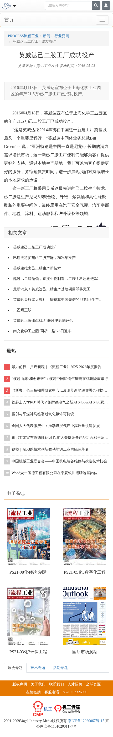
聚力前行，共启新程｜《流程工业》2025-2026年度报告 (53, 367)
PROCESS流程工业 (23, 36)
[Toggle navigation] (102, 20)
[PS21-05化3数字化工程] (84, 536)
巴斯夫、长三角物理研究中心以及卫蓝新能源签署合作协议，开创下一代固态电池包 (57, 390)
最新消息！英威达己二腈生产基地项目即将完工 (51, 289)
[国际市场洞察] (84, 616)
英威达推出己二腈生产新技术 (37, 268)
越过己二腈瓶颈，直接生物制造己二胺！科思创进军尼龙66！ (59, 279)
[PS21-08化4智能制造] (28, 536)
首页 (9, 20)
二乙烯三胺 (22, 310)
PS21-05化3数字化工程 (85, 572)
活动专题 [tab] (60, 668)
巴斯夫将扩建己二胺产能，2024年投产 (44, 258)
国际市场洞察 (84, 652)
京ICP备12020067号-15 (86, 721)
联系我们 (56, 684)
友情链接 (33, 692)
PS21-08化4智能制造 (28, 572)
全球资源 (93, 684)
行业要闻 (61, 36)
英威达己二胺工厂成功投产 (35, 247)
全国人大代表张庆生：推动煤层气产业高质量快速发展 (53, 426)
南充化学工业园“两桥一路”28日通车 (42, 331)
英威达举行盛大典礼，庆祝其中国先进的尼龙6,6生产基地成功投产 (59, 300)
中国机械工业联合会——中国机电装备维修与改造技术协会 (56, 461)
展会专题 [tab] (15, 668)
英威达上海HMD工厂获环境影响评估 (43, 321)
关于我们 (38, 684)
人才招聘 (75, 684)
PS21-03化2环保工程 (28, 652)
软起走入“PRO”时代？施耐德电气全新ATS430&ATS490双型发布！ (57, 402)
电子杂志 (16, 493)
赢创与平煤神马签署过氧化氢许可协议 (40, 414)
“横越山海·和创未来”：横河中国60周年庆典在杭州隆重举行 (57, 379)
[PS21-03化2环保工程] (28, 616)
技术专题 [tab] (37, 668)
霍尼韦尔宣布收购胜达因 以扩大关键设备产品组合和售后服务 (57, 438)
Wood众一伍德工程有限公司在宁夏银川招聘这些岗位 (51, 473)
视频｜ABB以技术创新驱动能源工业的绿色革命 (47, 449)
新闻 (46, 36)
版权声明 (19, 684)
